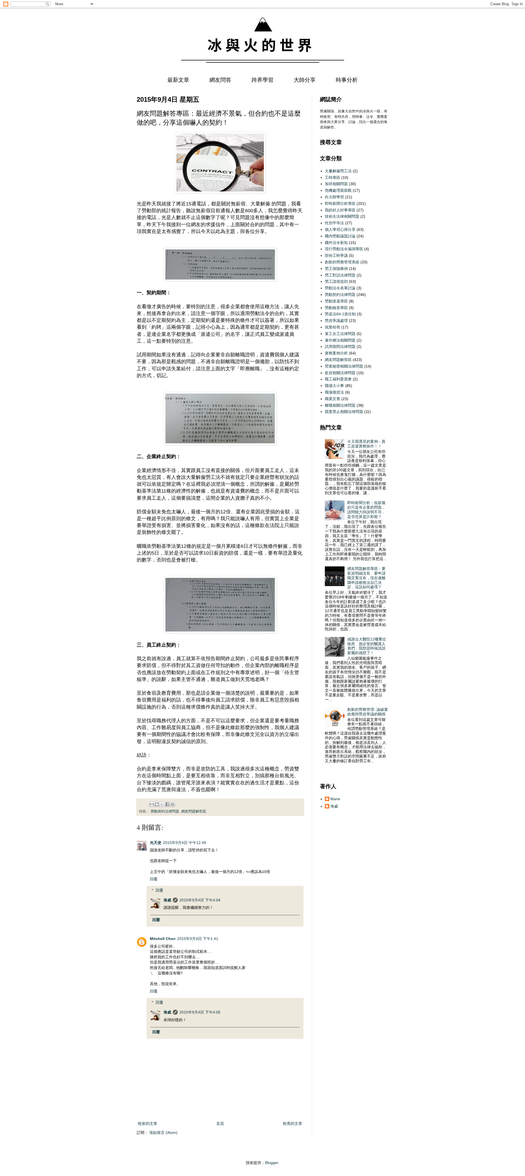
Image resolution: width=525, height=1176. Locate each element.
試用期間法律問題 (340, 346)
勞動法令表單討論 (340, 288)
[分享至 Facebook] (167, 804)
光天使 (155, 842)
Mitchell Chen (163, 938)
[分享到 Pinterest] (172, 804)
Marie (335, 799)
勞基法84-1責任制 (340, 314)
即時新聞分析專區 (340, 203)
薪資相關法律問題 (340, 373)
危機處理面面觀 (338, 190)
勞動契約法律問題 (165, 811)
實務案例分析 (336, 353)
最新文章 (178, 79)
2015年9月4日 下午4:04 (199, 900)
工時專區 (332, 177)
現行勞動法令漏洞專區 (344, 249)
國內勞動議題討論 (340, 236)
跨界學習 (262, 79)
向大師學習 (334, 197)
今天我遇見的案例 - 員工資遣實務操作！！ (366, 443)
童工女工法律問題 (340, 333)
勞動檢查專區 (336, 307)
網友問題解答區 (193, 811)
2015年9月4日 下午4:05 (199, 1012)
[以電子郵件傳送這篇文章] (151, 804)
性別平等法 (334, 223)
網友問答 (220, 79)
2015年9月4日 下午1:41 (197, 938)
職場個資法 (334, 392)
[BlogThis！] (157, 804)
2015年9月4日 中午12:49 (184, 842)
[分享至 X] (162, 804)
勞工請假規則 (336, 281)
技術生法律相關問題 (342, 216)
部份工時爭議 (336, 255)
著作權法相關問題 (340, 340)
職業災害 (332, 399)
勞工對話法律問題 (340, 275)
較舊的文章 (292, 1123)
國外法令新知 (336, 242)
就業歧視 (332, 327)
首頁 (220, 1123)
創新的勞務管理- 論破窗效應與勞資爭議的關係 (367, 711)
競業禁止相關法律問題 (344, 411)
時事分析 (347, 79)
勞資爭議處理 (336, 320)
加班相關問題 (336, 184)
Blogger (271, 1162)
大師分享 (305, 79)
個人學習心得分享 (340, 229)
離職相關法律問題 (340, 405)
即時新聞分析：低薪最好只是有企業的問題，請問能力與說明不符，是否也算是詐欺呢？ (366, 509)
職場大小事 (334, 385)
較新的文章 (147, 1123)
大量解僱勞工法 (338, 171)
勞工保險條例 (336, 268)
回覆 (154, 879)
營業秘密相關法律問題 (344, 366)
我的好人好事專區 (340, 210)
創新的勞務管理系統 (342, 262)
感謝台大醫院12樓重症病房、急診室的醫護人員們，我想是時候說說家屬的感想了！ (366, 646)
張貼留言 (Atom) (163, 1132)
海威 (167, 900)
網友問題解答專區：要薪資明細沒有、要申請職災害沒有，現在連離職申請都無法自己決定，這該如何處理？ (366, 577)
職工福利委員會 (338, 379)
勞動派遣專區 (336, 301)
